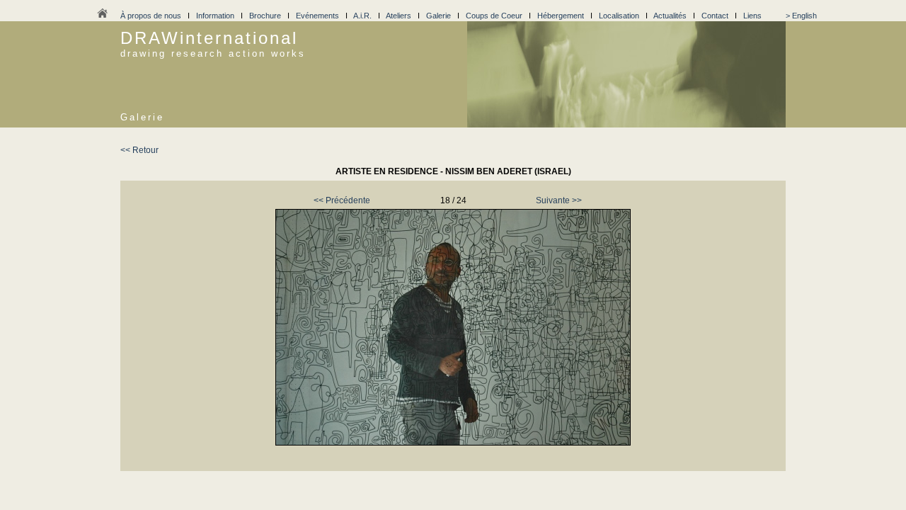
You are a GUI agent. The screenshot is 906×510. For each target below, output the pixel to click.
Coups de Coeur (494, 15)
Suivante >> (559, 200)
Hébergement (560, 15)
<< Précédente (342, 200)
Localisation (619, 15)
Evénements (317, 15)
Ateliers (398, 15)
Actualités (670, 15)
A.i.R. (362, 15)
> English (801, 15)
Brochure (265, 15)
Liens (752, 15)
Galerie (438, 15)
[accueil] (102, 17)
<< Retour (139, 150)
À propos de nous (150, 15)
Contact (714, 15)
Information (215, 15)
